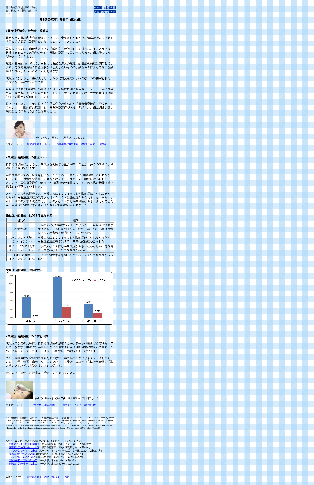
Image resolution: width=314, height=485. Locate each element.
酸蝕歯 (103, 144)
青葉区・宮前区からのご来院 (24, 447)
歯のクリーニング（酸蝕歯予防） (80, 405)
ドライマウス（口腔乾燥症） (42, 405)
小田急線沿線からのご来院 (23, 450)
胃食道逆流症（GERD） (39, 144)
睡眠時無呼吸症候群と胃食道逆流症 (76, 144)
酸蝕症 (68, 476)
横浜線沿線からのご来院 (22, 453)
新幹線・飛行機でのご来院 (23, 463)
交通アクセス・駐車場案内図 (24, 444)
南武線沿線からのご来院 (22, 457)
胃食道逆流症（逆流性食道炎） (43, 476)
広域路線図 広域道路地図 (23, 460)
